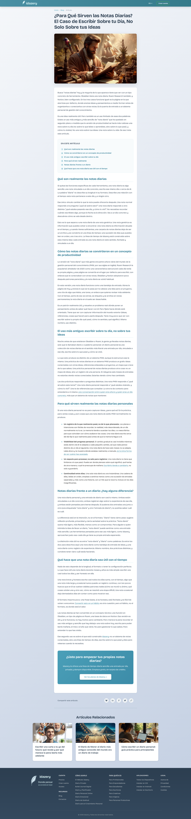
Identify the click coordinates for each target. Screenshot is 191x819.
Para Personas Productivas (119, 800)
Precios (61, 780)
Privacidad (165, 783)
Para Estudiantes (115, 787)
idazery (105, 636)
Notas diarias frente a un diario (77, 165)
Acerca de (164, 780)
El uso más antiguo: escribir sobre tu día (81, 157)
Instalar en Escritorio (145, 790)
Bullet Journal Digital (83, 787)
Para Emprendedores (117, 783)
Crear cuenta (64, 783)
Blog (62, 10)
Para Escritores (115, 790)
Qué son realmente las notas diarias (79, 149)
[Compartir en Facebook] (119, 700)
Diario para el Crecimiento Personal (88, 804)
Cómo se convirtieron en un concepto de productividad (87, 153)
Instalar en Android (144, 787)
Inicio (56, 10)
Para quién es (115, 775)
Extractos (62, 799)
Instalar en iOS (142, 783)
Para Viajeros (114, 797)
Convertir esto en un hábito (87, 603)
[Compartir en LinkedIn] (112, 700)
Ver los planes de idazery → (95, 677)
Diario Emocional (81, 797)
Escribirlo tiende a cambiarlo (116, 465)
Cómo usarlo (81, 775)
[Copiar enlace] (131, 700)
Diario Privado (80, 783)
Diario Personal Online (83, 793)
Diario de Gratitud (82, 800)
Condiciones (165, 787)
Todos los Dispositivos (145, 780)
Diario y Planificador (83, 790)
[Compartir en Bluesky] (106, 700)
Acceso (61, 787)
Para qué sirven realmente (75, 161)
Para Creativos (114, 793)
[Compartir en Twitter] (125, 700)
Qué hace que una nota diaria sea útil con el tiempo (85, 169)
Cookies (164, 790)
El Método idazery (82, 780)
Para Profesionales (116, 780)
